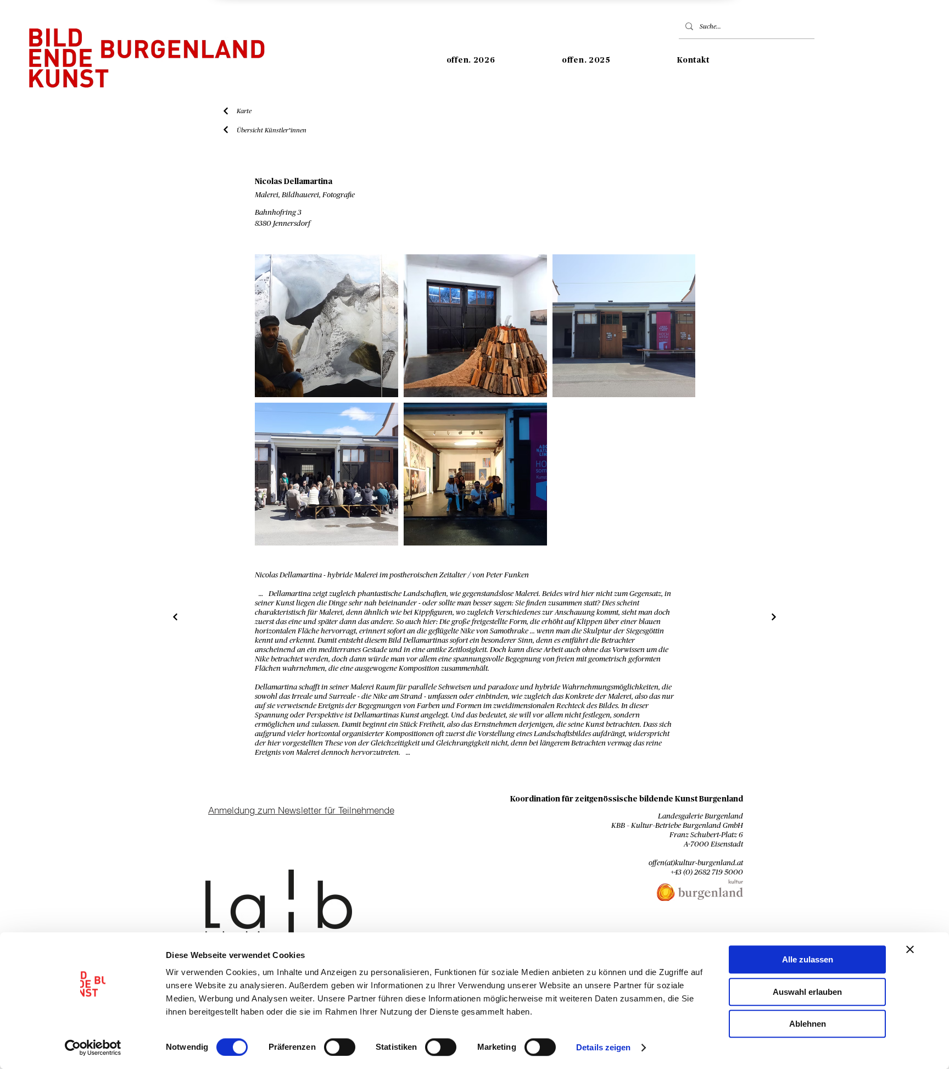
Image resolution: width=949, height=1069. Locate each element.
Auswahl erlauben (807, 991)
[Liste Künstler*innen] (175, 617)
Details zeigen (603, 1047)
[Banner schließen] (910, 949)
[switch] (339, 1047)
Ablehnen (807, 1023)
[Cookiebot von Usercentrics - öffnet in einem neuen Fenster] (93, 1047)
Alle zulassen (807, 959)
